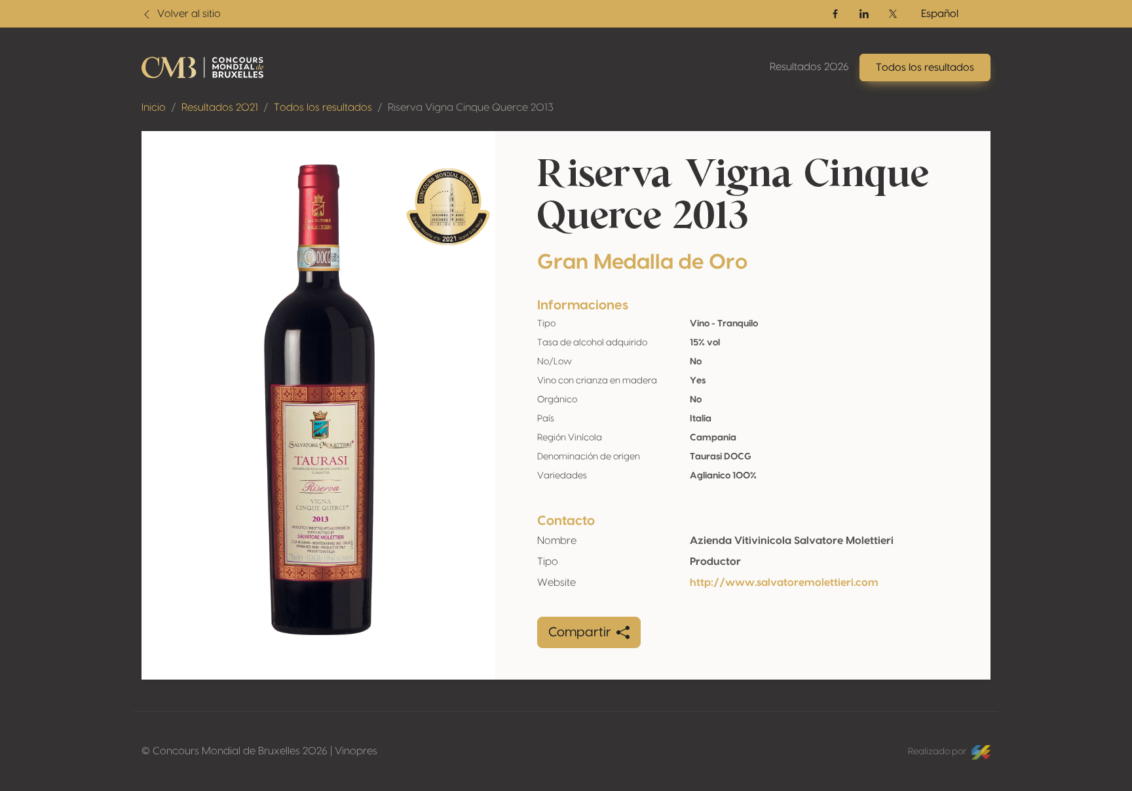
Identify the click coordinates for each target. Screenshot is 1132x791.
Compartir (579, 632)
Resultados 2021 (219, 107)
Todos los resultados (323, 107)
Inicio (154, 107)
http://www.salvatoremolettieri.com (784, 582)
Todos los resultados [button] (925, 67)
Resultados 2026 (809, 67)
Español (939, 14)
